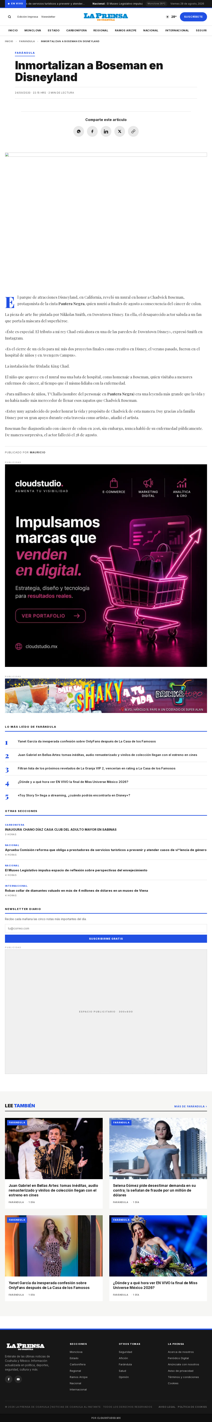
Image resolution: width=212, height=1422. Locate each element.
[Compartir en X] (119, 131)
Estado (54, 30)
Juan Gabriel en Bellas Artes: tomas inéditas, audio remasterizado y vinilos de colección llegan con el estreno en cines (107, 755)
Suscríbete (193, 16)
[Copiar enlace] (133, 131)
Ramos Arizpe (126, 30)
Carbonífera (76, 30)
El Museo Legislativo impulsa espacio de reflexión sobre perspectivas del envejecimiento (76, 870)
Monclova (32, 30)
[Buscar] (9, 16)
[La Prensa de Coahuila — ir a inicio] (106, 17)
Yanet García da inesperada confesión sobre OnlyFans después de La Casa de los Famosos (87, 741)
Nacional (151, 30)
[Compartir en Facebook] (92, 131)
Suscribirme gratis (106, 938)
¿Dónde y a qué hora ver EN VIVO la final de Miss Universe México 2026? (73, 782)
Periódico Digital (178, 1358)
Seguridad (125, 1352)
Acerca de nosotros (181, 1352)
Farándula (27, 41)
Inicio (13, 30)
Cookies (173, 1383)
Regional (100, 30)
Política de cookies (192, 1406)
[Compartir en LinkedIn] (106, 131)
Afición (123, 1358)
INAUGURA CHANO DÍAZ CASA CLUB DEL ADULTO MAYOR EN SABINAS (61, 829)
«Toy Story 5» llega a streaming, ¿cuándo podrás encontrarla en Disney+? (74, 795)
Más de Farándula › (190, 1106)
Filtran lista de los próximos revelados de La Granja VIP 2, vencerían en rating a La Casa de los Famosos (96, 768)
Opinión (124, 1377)
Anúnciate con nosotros (183, 1364)
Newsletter (48, 16)
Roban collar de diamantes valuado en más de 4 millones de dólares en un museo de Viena (76, 891)
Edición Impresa (27, 16)
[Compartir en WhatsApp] (78, 131)
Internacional (177, 30)
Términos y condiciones (183, 1377)
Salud (122, 1370)
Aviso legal (167, 1406)
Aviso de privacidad (180, 1370)
